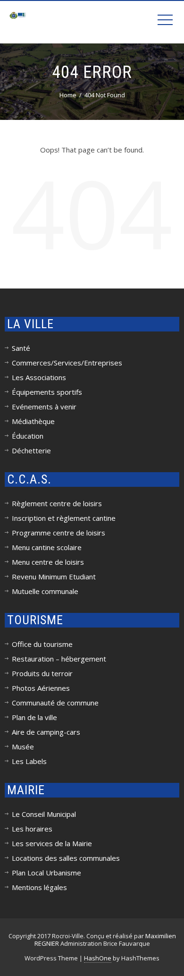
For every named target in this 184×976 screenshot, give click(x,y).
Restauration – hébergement (59, 658)
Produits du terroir (42, 673)
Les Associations (39, 377)
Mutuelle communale (45, 591)
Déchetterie (31, 450)
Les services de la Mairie (52, 843)
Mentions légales (39, 887)
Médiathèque (33, 421)
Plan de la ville (34, 717)
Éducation (27, 436)
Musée (23, 746)
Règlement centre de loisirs (57, 503)
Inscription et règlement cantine (64, 518)
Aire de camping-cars (46, 732)
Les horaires (32, 828)
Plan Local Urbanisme (46, 872)
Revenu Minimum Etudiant (54, 576)
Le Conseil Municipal (44, 814)
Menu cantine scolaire (47, 547)
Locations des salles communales (66, 858)
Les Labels (29, 761)
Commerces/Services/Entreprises (67, 362)
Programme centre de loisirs (58, 532)
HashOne (97, 958)
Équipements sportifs (47, 392)
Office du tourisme (42, 644)
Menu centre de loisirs (48, 562)
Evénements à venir (44, 406)
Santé (21, 348)
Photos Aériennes (41, 688)
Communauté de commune (55, 702)
